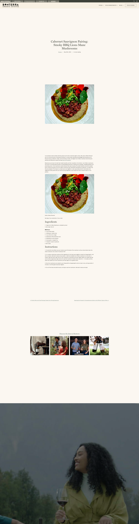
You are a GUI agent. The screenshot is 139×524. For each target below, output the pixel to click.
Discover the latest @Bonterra (69, 334)
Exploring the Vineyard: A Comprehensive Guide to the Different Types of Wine (91, 300)
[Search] (134, 1)
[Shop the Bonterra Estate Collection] (17, 1)
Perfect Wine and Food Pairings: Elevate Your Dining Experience (45, 300)
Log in (137, 1)
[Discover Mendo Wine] (53, 1)
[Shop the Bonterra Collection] (5, 1)
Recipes (60, 52)
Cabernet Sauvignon (66, 160)
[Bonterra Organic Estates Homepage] (11, 5)
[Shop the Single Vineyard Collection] (29, 1)
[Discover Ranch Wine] (41, 1)
